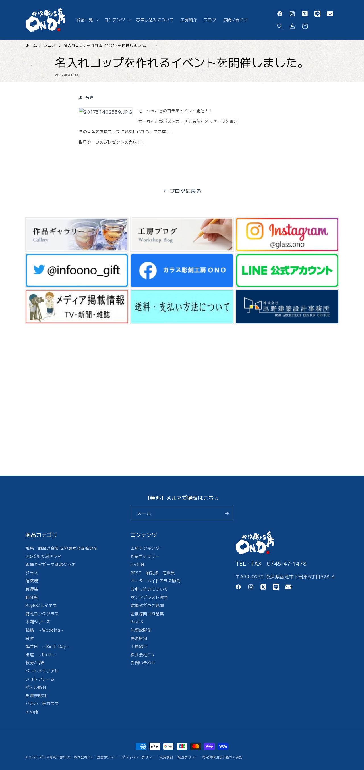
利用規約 (166, 757)
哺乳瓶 (32, 597)
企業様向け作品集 (147, 614)
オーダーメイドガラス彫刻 (155, 581)
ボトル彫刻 (36, 687)
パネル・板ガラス (42, 703)
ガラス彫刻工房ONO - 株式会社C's (66, 757)
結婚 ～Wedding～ (45, 630)
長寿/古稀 (35, 663)
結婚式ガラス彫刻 (147, 605)
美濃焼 (32, 589)
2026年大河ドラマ (43, 556)
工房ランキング (145, 548)
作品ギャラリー (145, 556)
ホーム (31, 45)
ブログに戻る (186, 190)
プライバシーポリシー (138, 757)
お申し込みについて (149, 589)
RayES (137, 622)
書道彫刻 (139, 638)
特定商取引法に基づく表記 (222, 757)
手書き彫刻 (36, 695)
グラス (32, 573)
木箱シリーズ (38, 622)
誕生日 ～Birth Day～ (48, 646)
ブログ (50, 45)
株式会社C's (142, 655)
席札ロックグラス (42, 614)
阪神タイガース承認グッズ (50, 564)
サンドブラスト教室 (149, 597)
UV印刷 (138, 564)
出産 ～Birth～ (41, 655)
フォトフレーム (40, 679)
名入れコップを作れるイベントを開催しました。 (106, 45)
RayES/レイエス (41, 605)
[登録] (226, 513)
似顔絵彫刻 (141, 630)
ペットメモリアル (42, 671)
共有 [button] (89, 97)
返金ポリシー (107, 757)
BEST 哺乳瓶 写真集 (153, 573)
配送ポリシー (188, 757)
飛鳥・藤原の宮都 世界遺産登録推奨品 (62, 548)
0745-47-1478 (287, 563)
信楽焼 (32, 581)
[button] (87, 20)
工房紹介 (139, 646)
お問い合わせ (143, 663)
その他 (32, 712)
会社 (30, 638)
